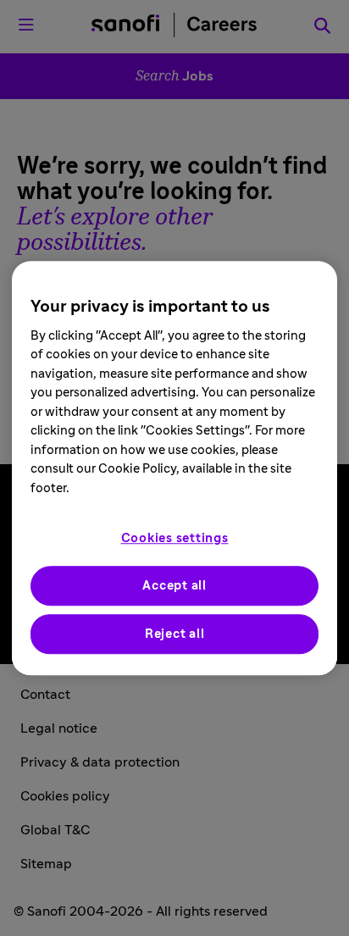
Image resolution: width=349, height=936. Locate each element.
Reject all (175, 634)
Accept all (174, 585)
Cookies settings (175, 538)
